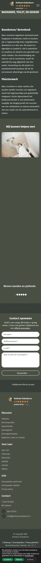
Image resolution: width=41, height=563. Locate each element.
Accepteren (7, 559)
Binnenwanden (8, 422)
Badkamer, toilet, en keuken (13, 437)
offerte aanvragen (22, 328)
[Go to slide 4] (21, 294)
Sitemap (7, 542)
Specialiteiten (7, 426)
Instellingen (30, 559)
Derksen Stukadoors (25, 3)
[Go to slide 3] (19, 294)
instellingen (29, 556)
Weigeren (19, 559)
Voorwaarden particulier (12, 481)
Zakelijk (5, 461)
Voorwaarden (18, 542)
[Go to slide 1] (15, 294)
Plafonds (5, 419)
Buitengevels (7, 430)
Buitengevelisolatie (9, 434)
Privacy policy (7, 489)
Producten (6, 454)
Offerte (4, 469)
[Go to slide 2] (17, 294)
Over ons (5, 450)
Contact (5, 465)
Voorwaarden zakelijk (11, 485)
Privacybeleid (32, 542)
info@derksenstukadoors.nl (18, 516)
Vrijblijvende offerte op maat (23, 385)
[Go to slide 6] (26, 294)
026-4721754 (11, 511)
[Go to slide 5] (23, 294)
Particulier (6, 458)
